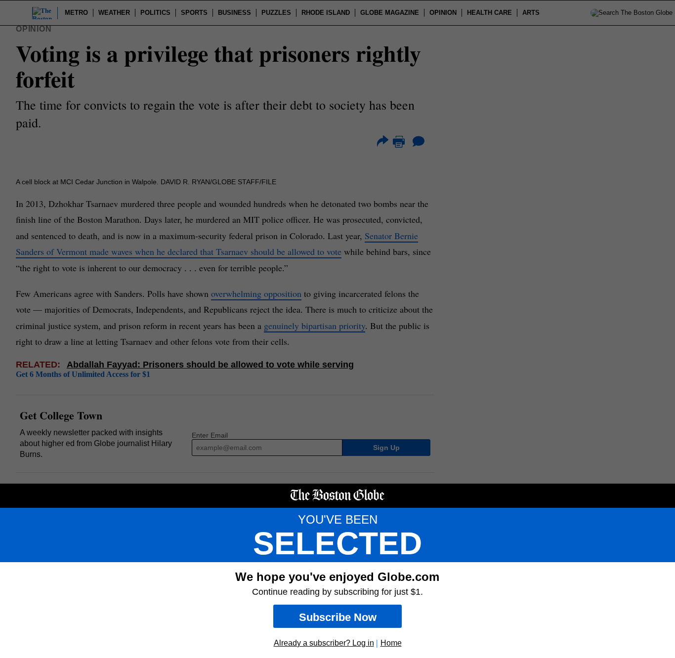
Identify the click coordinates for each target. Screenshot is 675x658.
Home (391, 643)
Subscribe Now (338, 617)
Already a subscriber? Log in (324, 643)
